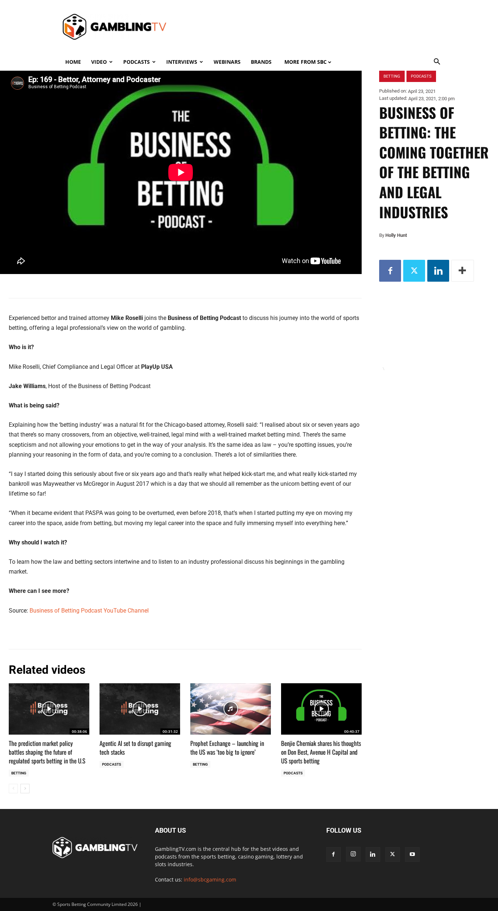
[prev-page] (13, 788)
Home (73, 61)
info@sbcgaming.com (210, 879)
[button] (437, 62)
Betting (18, 773)
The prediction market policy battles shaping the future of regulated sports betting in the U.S (48, 752)
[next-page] (25, 788)
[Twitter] (414, 271)
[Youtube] (412, 854)
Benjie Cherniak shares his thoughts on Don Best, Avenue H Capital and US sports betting (321, 752)
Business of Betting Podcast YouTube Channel (89, 610)
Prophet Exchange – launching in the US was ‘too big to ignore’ (227, 747)
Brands (261, 61)
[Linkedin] (438, 271)
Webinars (227, 61)
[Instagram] (353, 854)
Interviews (181, 61)
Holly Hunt (396, 235)
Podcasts (136, 61)
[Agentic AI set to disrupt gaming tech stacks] (140, 709)
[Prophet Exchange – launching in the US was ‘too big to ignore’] (230, 709)
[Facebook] (390, 271)
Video (99, 61)
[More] (462, 271)
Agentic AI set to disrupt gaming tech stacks (135, 747)
